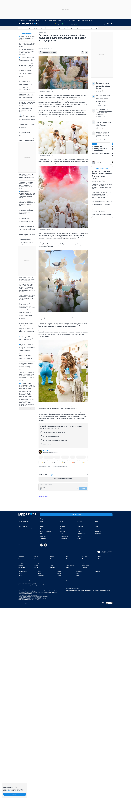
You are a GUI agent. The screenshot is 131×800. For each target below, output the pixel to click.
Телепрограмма (51, 20)
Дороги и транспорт (45, 531)
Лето (61, 529)
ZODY (79, 20)
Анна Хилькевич (48, 457)
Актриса (57, 457)
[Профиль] (111, 24)
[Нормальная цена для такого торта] (41, 432)
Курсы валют (73, 20)
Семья (79, 538)
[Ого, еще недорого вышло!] (41, 436)
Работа (79, 531)
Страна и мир (98, 526)
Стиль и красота (99, 524)
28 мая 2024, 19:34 (43, 48)
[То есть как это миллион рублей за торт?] (41, 440)
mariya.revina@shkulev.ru (23, 599)
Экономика (98, 531)
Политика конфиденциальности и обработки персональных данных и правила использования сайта (88, 590)
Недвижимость (22, 20)
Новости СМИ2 (43, 496)
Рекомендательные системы (72, 588)
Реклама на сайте (23, 521)
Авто (41, 521)
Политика (80, 526)
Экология (97, 529)
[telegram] (41, 545)
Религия (79, 536)
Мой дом (62, 531)
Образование (63, 538)
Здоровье (43, 538)
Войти (44, 489)
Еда (41, 533)
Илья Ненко (47, 451)
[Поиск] (104, 24)
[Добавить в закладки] (82, 52)
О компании (21, 524)
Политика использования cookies (73, 586)
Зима (61, 521)
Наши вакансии (22, 526)
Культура (62, 526)
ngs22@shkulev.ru (35, 591)
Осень (79, 524)
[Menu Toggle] (19, 24)
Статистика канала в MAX (25, 529)
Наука (61, 533)
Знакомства (31, 20)
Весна (42, 526)
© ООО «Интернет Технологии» (43, 603)
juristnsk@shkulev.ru (53, 592)
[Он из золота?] (41, 444)
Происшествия (81, 529)
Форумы (44, 20)
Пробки (66, 24)
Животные (43, 536)
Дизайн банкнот (81, 457)
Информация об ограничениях (73, 584)
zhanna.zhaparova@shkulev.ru (24, 597)
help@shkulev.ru (28, 593)
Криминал (63, 524)
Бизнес (42, 524)
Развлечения (81, 533)
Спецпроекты (98, 533)
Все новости (27, 34)
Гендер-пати (65, 457)
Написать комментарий (49, 52)
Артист (72, 457)
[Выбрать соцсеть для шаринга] (86, 52)
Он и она (79, 521)
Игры (90, 20)
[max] (45, 545)
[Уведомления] (108, 24)
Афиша (59, 20)
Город (41, 529)
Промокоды (85, 20)
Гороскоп (65, 20)
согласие (8, 790)
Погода (38, 20)
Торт (41, 457)
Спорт (96, 521)
